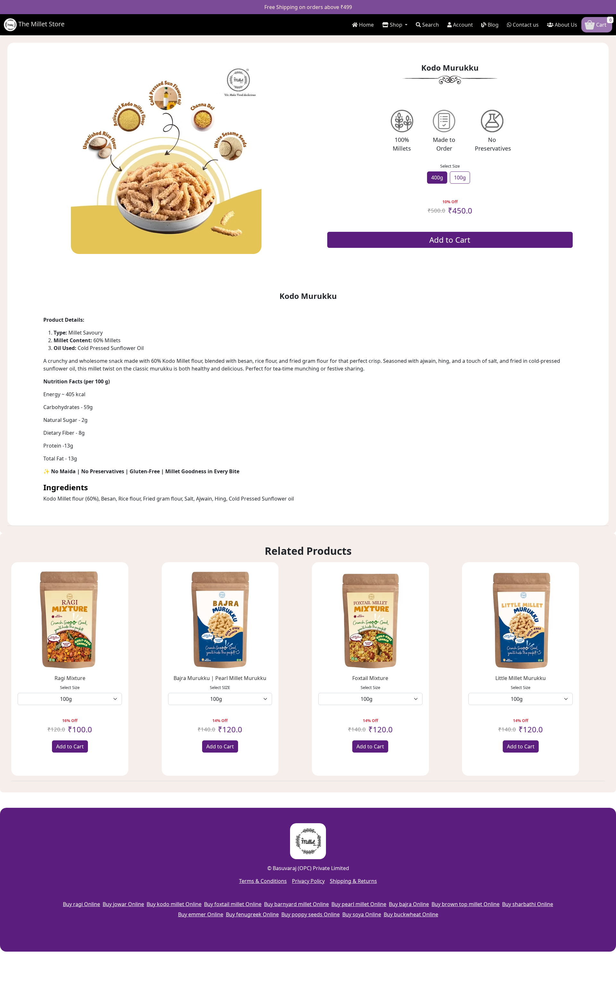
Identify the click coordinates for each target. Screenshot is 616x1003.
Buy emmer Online (200, 914)
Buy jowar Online (123, 904)
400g (437, 177)
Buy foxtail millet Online (232, 904)
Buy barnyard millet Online (296, 904)
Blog (492, 24)
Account (462, 24)
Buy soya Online (361, 914)
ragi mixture (70, 678)
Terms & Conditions (263, 881)
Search (430, 24)
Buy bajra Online (409, 904)
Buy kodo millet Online (174, 904)
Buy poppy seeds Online (310, 914)
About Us (565, 24)
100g (460, 177)
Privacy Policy (308, 881)
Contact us (525, 24)
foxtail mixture (370, 678)
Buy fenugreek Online (252, 914)
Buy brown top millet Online (466, 904)
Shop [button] (396, 24)
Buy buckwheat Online (411, 914)
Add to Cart (449, 239)
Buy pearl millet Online (358, 904)
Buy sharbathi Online (527, 904)
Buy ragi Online (81, 904)
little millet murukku (520, 678)
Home (366, 24)
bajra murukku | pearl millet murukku (220, 678)
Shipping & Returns (353, 881)
